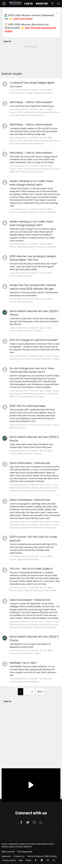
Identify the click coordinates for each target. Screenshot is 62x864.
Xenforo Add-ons (16, 846)
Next (39, 691)
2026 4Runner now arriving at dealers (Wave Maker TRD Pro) (33, 258)
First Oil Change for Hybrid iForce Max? (34, 340)
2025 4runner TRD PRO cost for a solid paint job (33, 538)
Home (28, 860)
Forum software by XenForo (27, 844)
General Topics (25, 275)
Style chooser (8, 851)
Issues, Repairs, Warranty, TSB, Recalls (36, 590)
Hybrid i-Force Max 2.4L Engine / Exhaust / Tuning (34, 358)
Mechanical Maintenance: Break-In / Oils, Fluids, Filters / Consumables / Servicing (34, 395)
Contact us (19, 856)
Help (21, 860)
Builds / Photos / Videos (29, 330)
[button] (4, 3)
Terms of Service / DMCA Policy (42, 856)
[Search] (58, 3)
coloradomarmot (19, 89)
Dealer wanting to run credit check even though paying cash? (31, 182)
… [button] (26, 691)
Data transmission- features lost (30, 463)
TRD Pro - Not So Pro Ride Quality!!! (31, 569)
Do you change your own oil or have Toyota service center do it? (32, 370)
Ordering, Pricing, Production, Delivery (36, 212)
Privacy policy (9, 860)
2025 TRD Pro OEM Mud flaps (27, 406)
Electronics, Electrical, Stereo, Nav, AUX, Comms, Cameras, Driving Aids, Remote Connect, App (34, 489)
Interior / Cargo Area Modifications (35, 92)
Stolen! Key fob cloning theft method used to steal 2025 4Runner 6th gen (33, 286)
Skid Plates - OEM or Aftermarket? (31, 102)
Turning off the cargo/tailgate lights (32, 82)
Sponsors (6, 856)
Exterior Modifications (28, 559)
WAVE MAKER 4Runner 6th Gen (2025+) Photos (34, 313)
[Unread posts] (52, 3)
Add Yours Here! (22, 18)
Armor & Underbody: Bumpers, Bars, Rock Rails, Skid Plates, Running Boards (35, 114)
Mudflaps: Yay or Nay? (23, 663)
